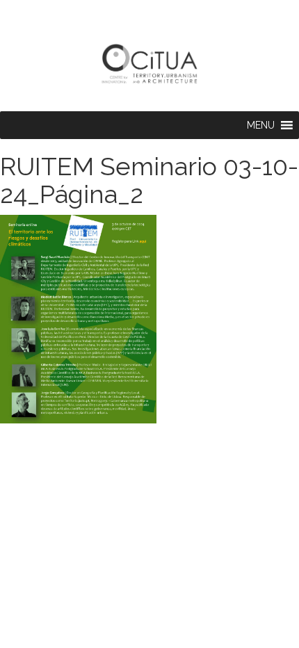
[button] (261, 125)
